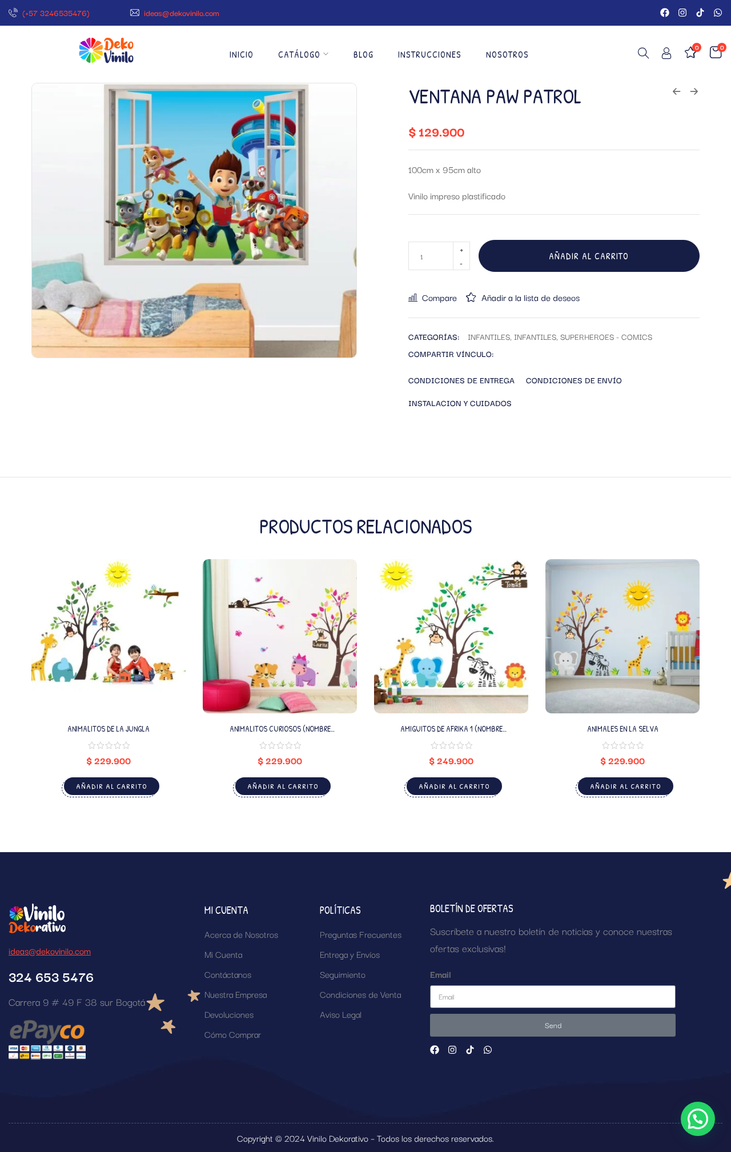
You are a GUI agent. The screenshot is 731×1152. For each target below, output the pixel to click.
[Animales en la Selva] (622, 636)
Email (440, 974)
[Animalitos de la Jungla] (108, 636)
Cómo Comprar (232, 1034)
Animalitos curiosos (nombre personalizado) (280, 733)
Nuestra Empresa (235, 994)
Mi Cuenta (223, 954)
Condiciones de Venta (360, 994)
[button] (698, 1119)
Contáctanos (227, 974)
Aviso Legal (341, 1014)
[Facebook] (664, 12)
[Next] (687, 690)
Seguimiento (343, 974)
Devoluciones (229, 1014)
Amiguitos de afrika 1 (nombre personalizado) (451, 733)
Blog (363, 54)
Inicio (242, 54)
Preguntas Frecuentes (360, 934)
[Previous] (44, 690)
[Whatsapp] (717, 12)
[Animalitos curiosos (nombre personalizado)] (280, 636)
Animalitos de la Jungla (108, 728)
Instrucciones (429, 54)
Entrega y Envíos (350, 954)
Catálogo (299, 54)
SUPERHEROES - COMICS (606, 336)
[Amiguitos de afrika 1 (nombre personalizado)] (451, 636)
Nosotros (507, 54)
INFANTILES (489, 336)
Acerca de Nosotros (241, 934)
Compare (439, 297)
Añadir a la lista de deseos (530, 297)
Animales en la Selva (622, 728)
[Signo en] (666, 55)
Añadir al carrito (589, 256)
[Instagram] (682, 12)
